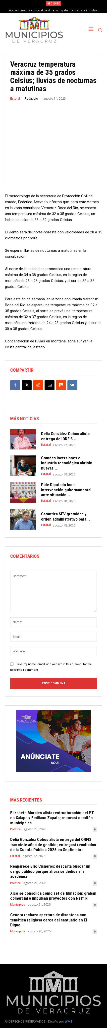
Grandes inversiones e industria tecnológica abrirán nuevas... (66, 463)
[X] (27, 385)
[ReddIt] (38, 385)
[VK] (72, 385)
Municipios (17, 904)
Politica (15, 829)
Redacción (32, 98)
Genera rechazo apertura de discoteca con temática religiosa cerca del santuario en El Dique (48, 919)
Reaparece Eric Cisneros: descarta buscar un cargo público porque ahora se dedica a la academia (50, 871)
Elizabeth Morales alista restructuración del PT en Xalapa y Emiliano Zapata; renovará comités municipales (52, 817)
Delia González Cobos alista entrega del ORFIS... (65, 436)
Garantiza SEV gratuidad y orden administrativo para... (65, 516)
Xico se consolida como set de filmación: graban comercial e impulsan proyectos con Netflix (53, 896)
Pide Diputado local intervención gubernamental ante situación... (66, 489)
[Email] (49, 385)
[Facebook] (15, 385)
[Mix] (61, 385)
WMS (68, 1021)
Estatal (15, 98)
